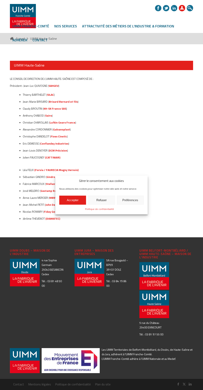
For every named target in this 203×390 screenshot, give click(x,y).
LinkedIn (174, 8)
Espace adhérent (182, 8)
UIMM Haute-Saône (29, 65)
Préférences (130, 200)
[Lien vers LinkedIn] (190, 384)
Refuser (101, 200)
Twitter (166, 8)
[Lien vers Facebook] (178, 384)
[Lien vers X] (184, 384)
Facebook (158, 8)
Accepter (73, 200)
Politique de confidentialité (99, 209)
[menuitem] (31, 26)
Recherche (190, 8)
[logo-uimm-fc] (23, 18)
